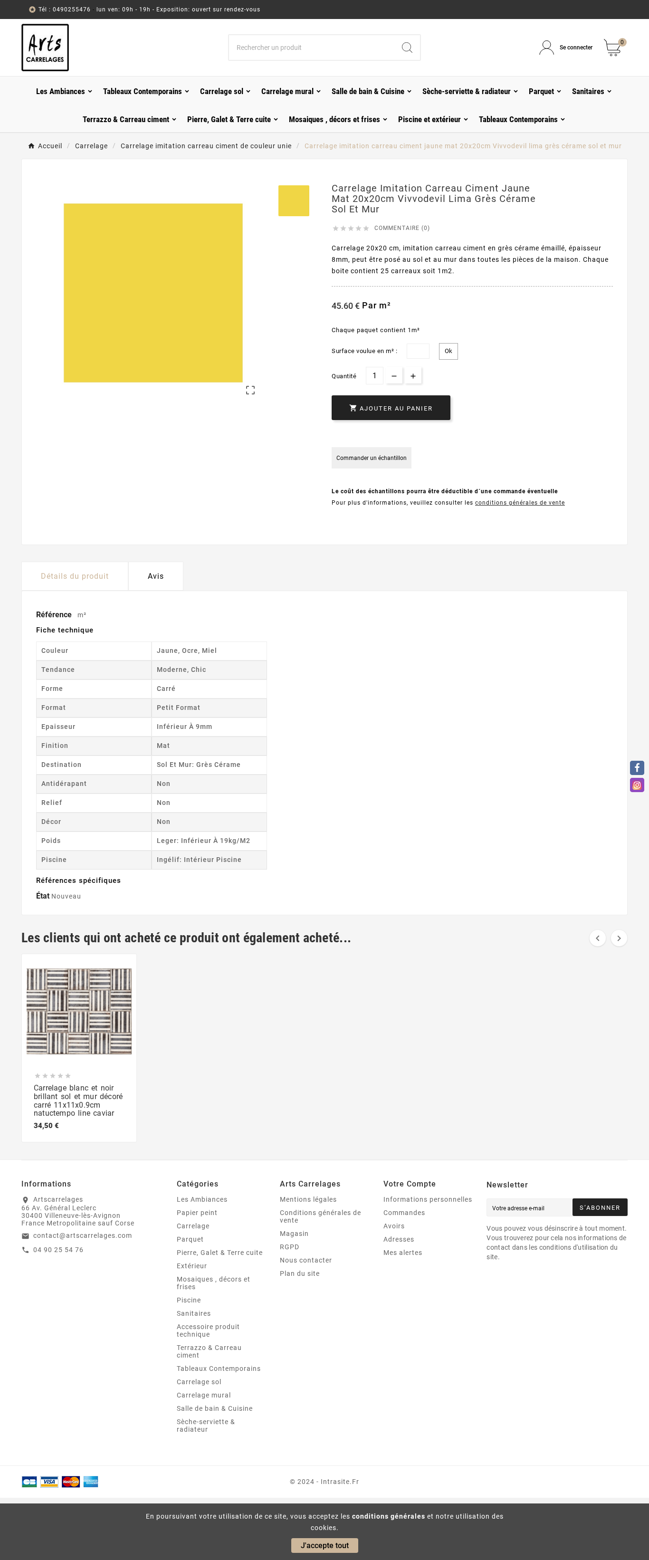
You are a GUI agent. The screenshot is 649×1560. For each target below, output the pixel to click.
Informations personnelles (427, 1199)
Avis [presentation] (156, 576)
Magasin (294, 1233)
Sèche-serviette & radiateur (206, 1425)
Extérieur (192, 1266)
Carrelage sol (199, 1382)
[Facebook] (637, 768)
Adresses (398, 1239)
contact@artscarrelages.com (82, 1235)
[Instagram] (637, 785)
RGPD (289, 1247)
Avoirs (394, 1226)
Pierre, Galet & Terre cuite (220, 1252)
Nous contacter (306, 1260)
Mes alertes (402, 1252)
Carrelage (193, 1226)
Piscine (189, 1300)
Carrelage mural (204, 1395)
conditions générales (388, 1516)
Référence (55, 614)
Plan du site (300, 1273)
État (43, 895)
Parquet (190, 1239)
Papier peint (197, 1212)
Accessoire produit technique (208, 1330)
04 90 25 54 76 (58, 1250)
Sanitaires (194, 1313)
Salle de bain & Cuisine (215, 1408)
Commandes (404, 1212)
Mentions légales (308, 1199)
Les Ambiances (202, 1199)
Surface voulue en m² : (364, 350)
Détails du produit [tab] (75, 576)
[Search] (407, 47)
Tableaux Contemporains (219, 1368)
